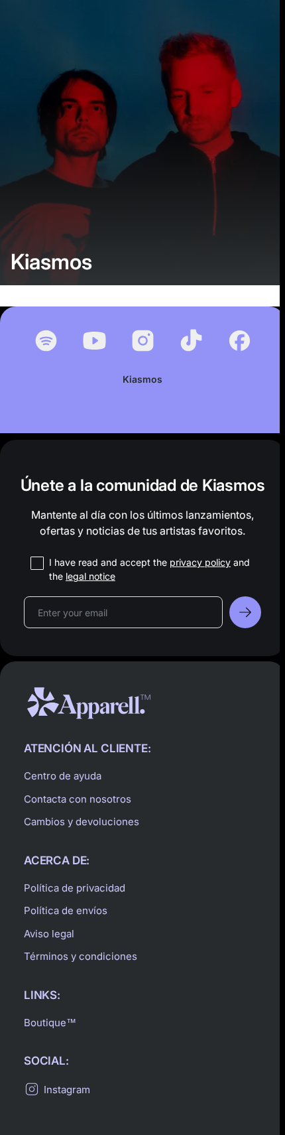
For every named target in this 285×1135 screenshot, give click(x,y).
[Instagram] (142, 341)
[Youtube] (94, 341)
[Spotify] (46, 341)
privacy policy (200, 562)
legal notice (90, 576)
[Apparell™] (89, 703)
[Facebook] (239, 341)
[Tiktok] (191, 341)
